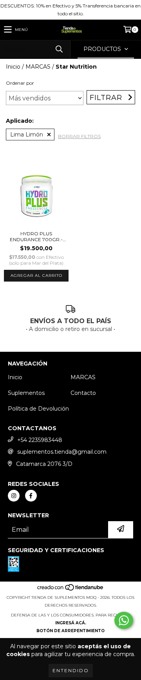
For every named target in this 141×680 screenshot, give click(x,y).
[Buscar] (59, 49)
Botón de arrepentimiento (70, 630)
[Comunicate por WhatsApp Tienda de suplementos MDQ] (123, 620)
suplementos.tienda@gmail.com (62, 451)
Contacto (83, 392)
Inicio (13, 66)
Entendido (70, 670)
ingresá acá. (70, 622)
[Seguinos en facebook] (31, 496)
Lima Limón (26, 134)
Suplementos (26, 392)
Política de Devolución (38, 408)
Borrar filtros (79, 136)
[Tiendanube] (70, 589)
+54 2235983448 (39, 440)
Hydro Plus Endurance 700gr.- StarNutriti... (36, 236)
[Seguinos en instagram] (14, 496)
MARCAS (38, 66)
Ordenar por (20, 83)
